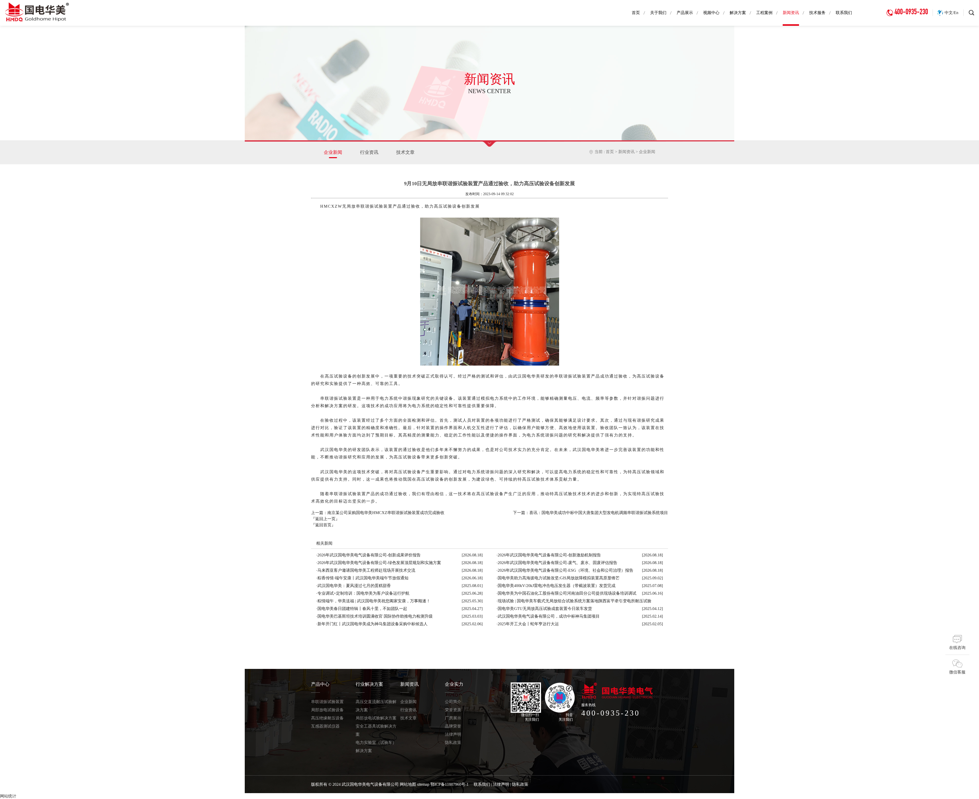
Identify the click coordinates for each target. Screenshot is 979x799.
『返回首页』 (323, 525)
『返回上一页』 (325, 519)
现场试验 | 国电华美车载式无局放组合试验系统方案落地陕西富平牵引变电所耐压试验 (573, 601)
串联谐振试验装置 (327, 702)
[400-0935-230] (909, 2)
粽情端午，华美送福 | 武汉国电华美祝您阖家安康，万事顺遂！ (373, 601)
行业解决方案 (369, 684)
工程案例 (764, 12)
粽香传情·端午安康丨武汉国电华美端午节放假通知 (362, 578)
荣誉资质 (453, 710)
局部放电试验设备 (327, 710)
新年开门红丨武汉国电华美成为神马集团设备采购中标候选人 (372, 624)
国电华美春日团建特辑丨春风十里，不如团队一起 (361, 608)
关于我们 (658, 12)
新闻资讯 (791, 12)
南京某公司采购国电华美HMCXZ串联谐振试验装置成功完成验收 (385, 512)
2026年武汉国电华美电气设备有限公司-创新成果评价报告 (368, 555)
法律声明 (453, 734)
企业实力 (454, 684)
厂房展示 (453, 718)
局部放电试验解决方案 (376, 718)
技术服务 (817, 12)
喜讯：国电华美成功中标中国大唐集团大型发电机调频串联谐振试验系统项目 (598, 512)
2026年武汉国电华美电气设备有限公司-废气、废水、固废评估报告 (556, 562)
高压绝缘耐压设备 (327, 718)
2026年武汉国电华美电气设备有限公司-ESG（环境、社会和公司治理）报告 (564, 570)
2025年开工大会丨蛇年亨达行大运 (527, 624)
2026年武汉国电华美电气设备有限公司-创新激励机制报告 (548, 555)
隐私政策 (453, 742)
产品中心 (320, 684)
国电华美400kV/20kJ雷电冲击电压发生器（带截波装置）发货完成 (555, 585)
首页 (636, 12)
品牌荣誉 (453, 726)
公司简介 (453, 702)
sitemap (423, 784)
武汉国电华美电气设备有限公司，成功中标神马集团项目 (548, 616)
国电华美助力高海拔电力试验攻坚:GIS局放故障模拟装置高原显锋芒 (558, 578)
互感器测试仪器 (325, 726)
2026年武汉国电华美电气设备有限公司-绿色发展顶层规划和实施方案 (378, 562)
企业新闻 (333, 152)
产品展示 (685, 12)
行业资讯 (369, 152)
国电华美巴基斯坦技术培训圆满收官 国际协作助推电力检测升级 (374, 616)
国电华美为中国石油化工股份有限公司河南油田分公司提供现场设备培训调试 (566, 593)
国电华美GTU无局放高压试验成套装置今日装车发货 (544, 608)
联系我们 (844, 12)
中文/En (951, 12)
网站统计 (8, 796)
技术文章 (405, 152)
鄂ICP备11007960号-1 (449, 784)
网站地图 (408, 784)
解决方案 (738, 12)
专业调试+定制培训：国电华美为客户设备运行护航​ (362, 593)
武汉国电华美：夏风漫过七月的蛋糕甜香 (353, 585)
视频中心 (711, 12)
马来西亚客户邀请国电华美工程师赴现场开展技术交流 (365, 570)
